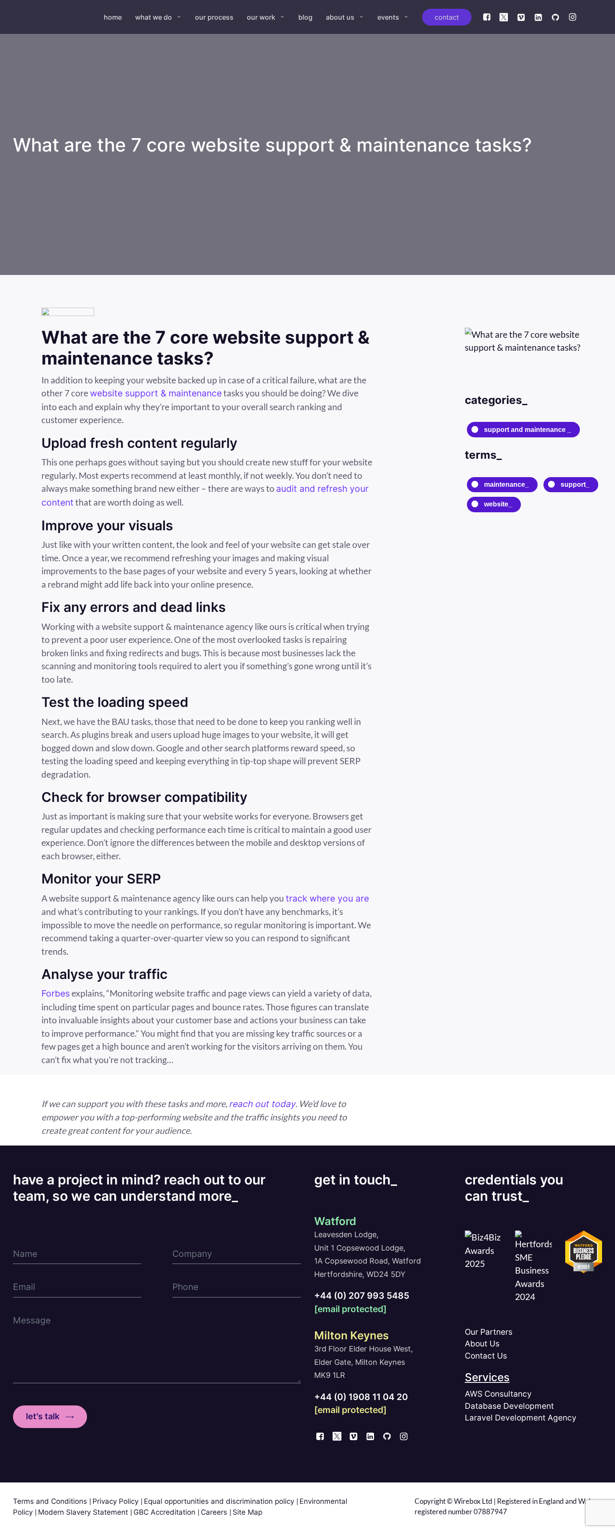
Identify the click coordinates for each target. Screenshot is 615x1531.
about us (340, 17)
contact (447, 17)
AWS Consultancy (498, 1394)
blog (305, 17)
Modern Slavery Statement (84, 1512)
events (388, 17)
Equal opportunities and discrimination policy (220, 1501)
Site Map (247, 1512)
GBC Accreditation (165, 1512)
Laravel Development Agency (521, 1418)
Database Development (509, 1406)
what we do (153, 17)
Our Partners (488, 1332)
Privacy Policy (116, 1501)
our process (214, 17)
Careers (215, 1512)
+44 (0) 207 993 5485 (361, 1295)
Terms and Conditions (51, 1501)
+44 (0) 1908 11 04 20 (361, 1397)
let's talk (42, 1416)
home (113, 17)
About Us (482, 1344)
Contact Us (486, 1356)
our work (261, 17)
